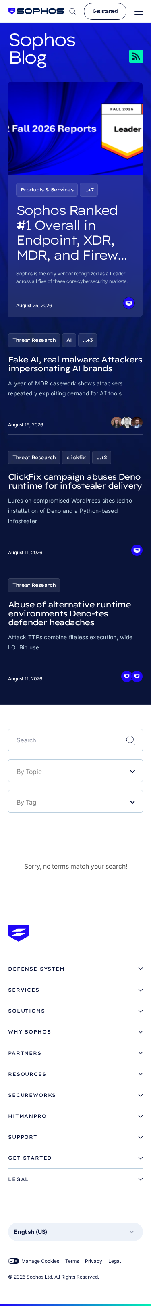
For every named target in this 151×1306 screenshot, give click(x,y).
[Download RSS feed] (125, 56)
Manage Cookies (40, 1261)
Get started (105, 11)
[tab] (75, 969)
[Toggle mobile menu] (138, 11)
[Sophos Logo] (36, 11)
